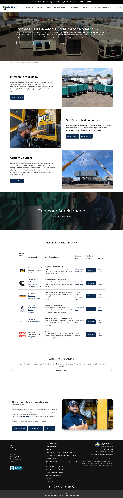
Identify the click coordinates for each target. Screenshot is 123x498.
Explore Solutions (17, 181)
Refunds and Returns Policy (65, 495)
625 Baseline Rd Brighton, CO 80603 (102, 454)
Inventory (13, 443)
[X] (53, 486)
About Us (12, 454)
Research (49, 449)
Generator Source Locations (61, 216)
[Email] (69, 486)
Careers (12, 461)
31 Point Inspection (15, 459)
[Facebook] (49, 486)
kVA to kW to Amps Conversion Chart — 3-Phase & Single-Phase (61, 456)
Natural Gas (78, 292)
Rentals (48, 8)
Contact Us (49, 428)
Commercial (31, 296)
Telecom (39, 298)
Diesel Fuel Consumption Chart (56, 467)
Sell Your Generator (61, 8)
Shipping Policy (55, 495)
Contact (94, 8)
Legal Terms (76, 495)
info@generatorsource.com (104, 452)
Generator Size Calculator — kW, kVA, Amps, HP (60, 452)
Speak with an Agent (60, 43)
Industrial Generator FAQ (54, 475)
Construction (32, 268)
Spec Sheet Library (52, 444)
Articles (48, 478)
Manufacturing (32, 284)
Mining (38, 268)
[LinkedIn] (65, 486)
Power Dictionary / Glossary (54, 473)
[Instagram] (61, 486)
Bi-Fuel (80, 271)
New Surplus (13, 450)
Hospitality (31, 312)
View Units (91, 270)
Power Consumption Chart (54, 470)
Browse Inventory (24, 43)
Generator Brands (51, 446)
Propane (80, 284)
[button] (33, 7)
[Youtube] (57, 486)
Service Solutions (41, 43)
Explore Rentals (86, 136)
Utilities (30, 272)
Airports (37, 322)
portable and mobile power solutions (62, 333)
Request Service (72, 136)
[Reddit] (73, 486)
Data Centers (36, 270)
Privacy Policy (47, 495)
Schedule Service (19, 428)
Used (11, 447)
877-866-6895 (85, 2)
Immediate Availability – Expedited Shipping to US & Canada (54, 2)
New (11, 445)
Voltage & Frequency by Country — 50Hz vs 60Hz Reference (61, 462)
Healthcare (31, 282)
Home (10, 62)
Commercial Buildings (34, 286)
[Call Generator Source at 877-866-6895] (79, 2)
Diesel (77, 269)
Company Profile (15, 457)
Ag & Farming (32, 293)
